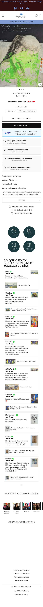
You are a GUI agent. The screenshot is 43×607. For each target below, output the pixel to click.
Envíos (21, 200)
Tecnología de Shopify (21, 594)
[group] (7, 508)
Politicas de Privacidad (21, 570)
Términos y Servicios (21, 577)
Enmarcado (21, 107)
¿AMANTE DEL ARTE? (21, 586)
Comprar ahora (21, 125)
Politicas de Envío (21, 580)
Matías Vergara (21, 93)
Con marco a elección (27, 111)
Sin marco (11, 111)
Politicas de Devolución (21, 574)
